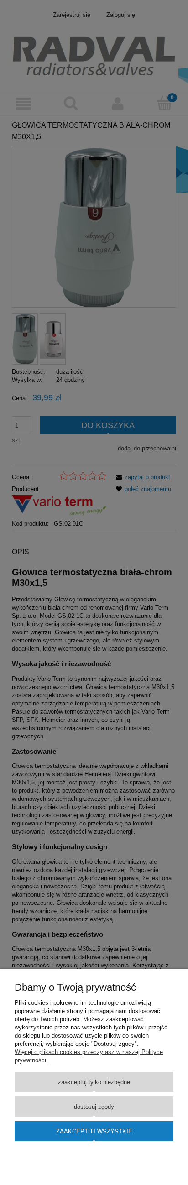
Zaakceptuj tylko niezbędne (94, 1082)
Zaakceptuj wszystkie (94, 1131)
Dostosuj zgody (94, 1106)
